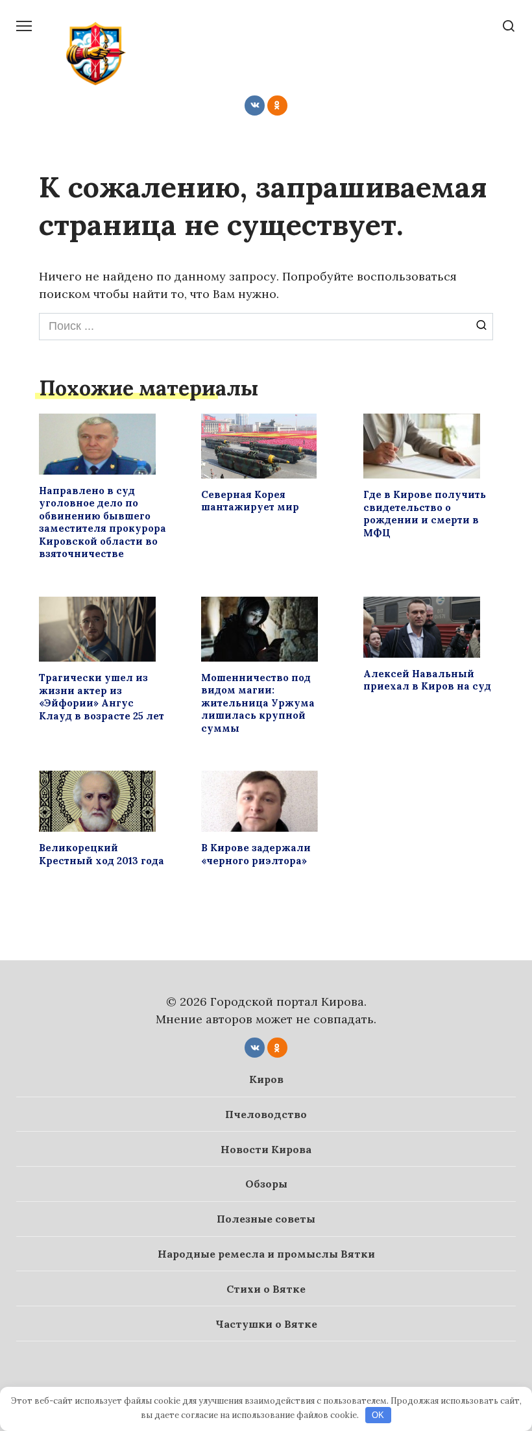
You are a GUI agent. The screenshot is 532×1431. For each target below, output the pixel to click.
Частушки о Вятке (266, 1323)
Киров (266, 1079)
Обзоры (266, 1183)
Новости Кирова (266, 1149)
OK (378, 1415)
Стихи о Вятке (266, 1288)
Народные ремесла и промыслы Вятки (266, 1253)
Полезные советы (266, 1218)
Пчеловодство (266, 1114)
